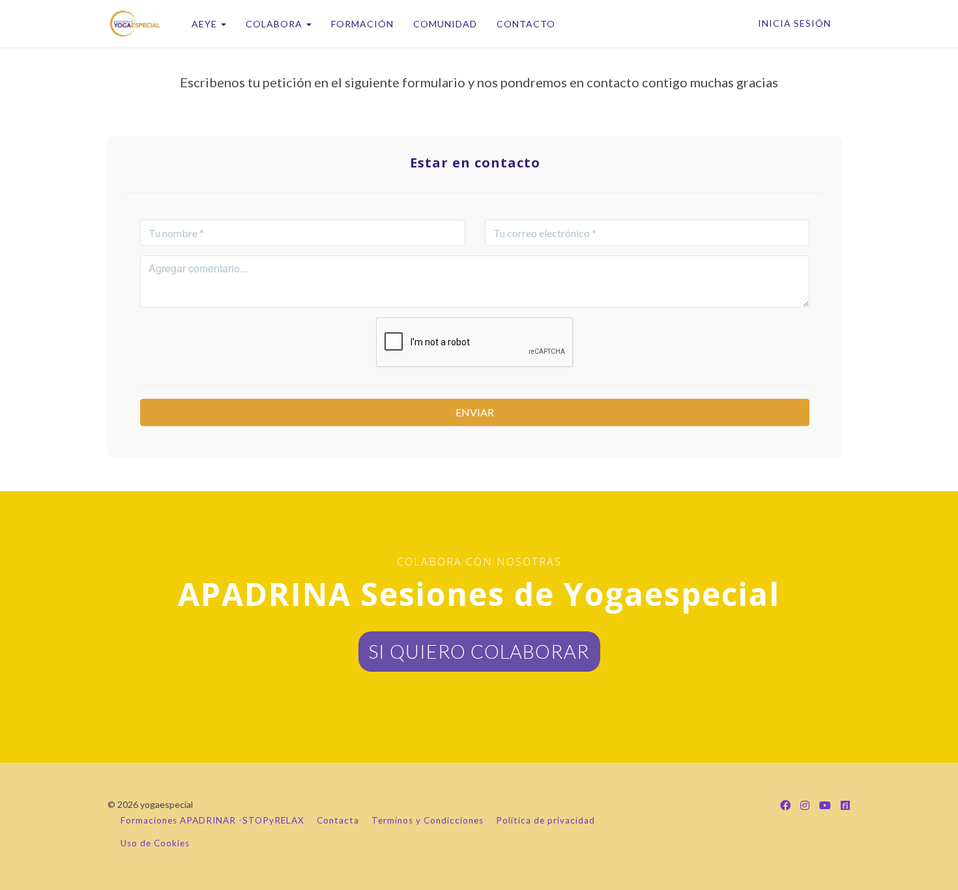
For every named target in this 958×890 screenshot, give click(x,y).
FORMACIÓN (362, 23)
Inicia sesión (794, 23)
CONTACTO (526, 23)
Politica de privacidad (545, 820)
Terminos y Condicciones (427, 820)
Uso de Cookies (155, 843)
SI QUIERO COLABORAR (479, 651)
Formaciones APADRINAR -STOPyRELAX (212, 820)
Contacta (338, 820)
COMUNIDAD (445, 23)
